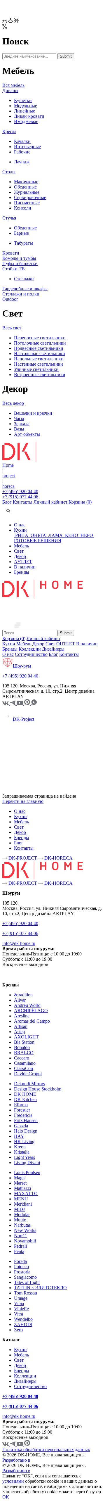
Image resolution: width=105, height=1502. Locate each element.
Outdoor (10, 299)
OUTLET (65, 643)
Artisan (20, 1026)
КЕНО (71, 535)
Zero (18, 1329)
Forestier (22, 1109)
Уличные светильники (36, 369)
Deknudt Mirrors (29, 1083)
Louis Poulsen (27, 1172)
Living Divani (27, 1162)
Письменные (27, 202)
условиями (13, 1481)
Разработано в (16, 1460)
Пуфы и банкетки (20, 263)
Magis (19, 1177)
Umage (20, 1298)
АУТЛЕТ (23, 561)
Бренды (21, 572)
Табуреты (23, 243)
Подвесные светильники (38, 348)
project (8, 475)
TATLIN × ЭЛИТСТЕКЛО (40, 1287)
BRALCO (24, 1052)
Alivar (20, 1000)
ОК (5, 1496)
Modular (22, 1214)
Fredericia (23, 1115)
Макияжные (26, 181)
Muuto (20, 1219)
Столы (8, 171)
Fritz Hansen (26, 1120)
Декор (20, 556)
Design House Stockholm (37, 1088)
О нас (19, 524)
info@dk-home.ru (18, 943)
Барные (21, 233)
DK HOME (25, 1094)
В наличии (25, 566)
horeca (8, 486)
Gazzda (21, 1125)
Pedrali (20, 1246)
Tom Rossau (25, 1292)
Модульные (25, 105)
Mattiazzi (22, 1188)
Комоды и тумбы (19, 258)
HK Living (24, 1141)
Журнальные (26, 192)
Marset (20, 1182)
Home (8, 465)
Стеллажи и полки (20, 293)
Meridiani (23, 1204)
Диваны (10, 90)
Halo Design (25, 1130)
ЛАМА (55, 535)
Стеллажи (24, 278)
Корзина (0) (80, 501)
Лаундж (21, 161)
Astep (19, 1031)
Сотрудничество (31, 654)
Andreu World (27, 1005)
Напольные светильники (39, 358)
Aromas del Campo (32, 1021)
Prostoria (22, 1271)
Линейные (24, 110)
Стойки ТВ (13, 268)
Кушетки (23, 100)
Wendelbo (23, 1319)
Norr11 (20, 1235)
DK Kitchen (25, 1099)
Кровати (10, 252)
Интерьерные (27, 146)
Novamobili (25, 1240)
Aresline (21, 1015)
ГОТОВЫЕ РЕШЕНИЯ (37, 540)
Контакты (22, 501)
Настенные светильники (38, 364)
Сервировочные (30, 197)
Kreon (20, 1146)
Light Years (24, 1157)
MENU (21, 1198)
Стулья (9, 217)
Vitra (18, 1313)
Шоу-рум (22, 665)
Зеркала (21, 423)
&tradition (23, 994)
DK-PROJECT (22, 857)
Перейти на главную (22, 801)
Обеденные (25, 186)
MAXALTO (26, 1193)
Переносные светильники (40, 337)
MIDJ (19, 1209)
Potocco (21, 1266)
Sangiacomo (25, 1277)
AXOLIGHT (26, 1036)
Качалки (22, 141)
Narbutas (22, 1225)
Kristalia (21, 1152)
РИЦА (21, 535)
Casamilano (25, 1063)
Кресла (9, 131)
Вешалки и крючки (33, 413)
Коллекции (30, 649)
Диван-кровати (29, 116)
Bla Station (24, 1042)
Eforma (21, 1104)
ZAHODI (23, 1324)
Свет (19, 551)
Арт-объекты (27, 434)
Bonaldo (22, 1047)
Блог (7, 501)
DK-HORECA (58, 857)
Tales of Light (27, 1282)
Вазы (19, 428)
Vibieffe (21, 1308)
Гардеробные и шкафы (25, 288)
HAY (19, 1136)
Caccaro (21, 1057)
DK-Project (23, 719)
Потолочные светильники (40, 343)
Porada (20, 1261)
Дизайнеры (53, 649)
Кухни (20, 530)
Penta (19, 1251)
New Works (25, 1230)
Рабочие (22, 151)
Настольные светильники (39, 353)
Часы (19, 418)
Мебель (21, 545)
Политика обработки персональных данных (46, 1449)
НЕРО (86, 535)
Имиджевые (26, 121)
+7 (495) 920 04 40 (20, 491)
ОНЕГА (38, 535)
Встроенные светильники (39, 374)
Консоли (22, 207)
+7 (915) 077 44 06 (20, 496)
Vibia (19, 1303)
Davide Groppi (28, 1073)
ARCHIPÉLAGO (31, 1010)
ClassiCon (23, 1068)
